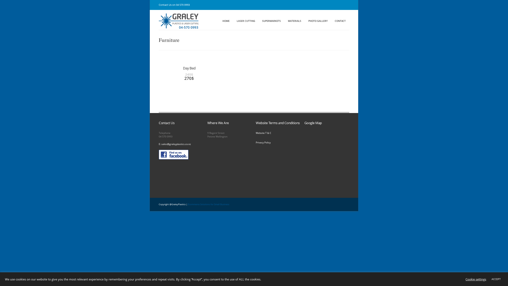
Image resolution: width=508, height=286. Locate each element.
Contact (340, 21)
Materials (294, 21)
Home (226, 21)
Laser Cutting (246, 21)
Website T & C (263, 133)
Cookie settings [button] (476, 279)
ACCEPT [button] (496, 279)
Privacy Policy (263, 142)
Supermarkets (271, 21)
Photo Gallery (318, 21)
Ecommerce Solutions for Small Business (208, 204)
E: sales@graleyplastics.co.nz (175, 144)
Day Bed (189, 68)
